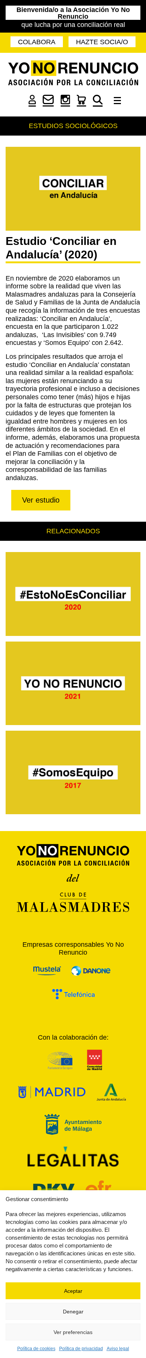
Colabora (36, 42)
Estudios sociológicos (73, 126)
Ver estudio (41, 500)
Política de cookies (36, 1348)
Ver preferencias (73, 1332)
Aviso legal (118, 1348)
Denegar (73, 1312)
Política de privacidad (81, 1348)
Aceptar (73, 1291)
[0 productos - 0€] (81, 104)
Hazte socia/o (102, 42)
